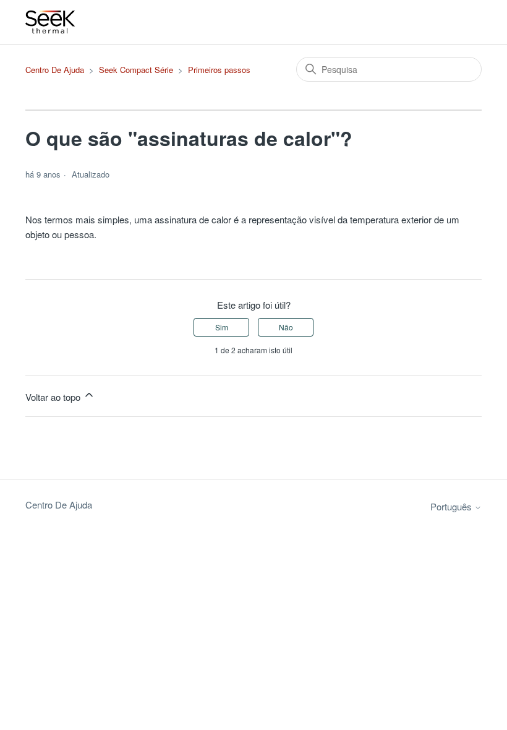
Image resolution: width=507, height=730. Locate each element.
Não (286, 327)
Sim (221, 327)
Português (452, 506)
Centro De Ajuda (54, 69)
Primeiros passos (219, 69)
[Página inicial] (50, 22)
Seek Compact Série (136, 69)
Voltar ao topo (54, 396)
